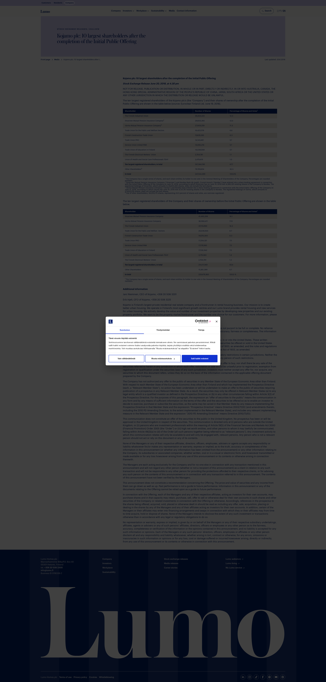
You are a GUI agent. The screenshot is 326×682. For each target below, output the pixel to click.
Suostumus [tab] (125, 330)
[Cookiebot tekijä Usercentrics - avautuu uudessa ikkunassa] (200, 322)
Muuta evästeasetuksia (161, 358)
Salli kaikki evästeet (199, 358)
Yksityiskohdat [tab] (163, 330)
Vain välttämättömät (126, 358)
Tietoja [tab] (201, 330)
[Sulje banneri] (217, 322)
